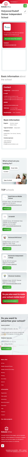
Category (6, 168)
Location (6, 171)
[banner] (6, 4)
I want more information (10, 301)
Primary (5, 135)
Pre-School (13, 133)
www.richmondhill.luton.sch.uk (13, 245)
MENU (25, 5)
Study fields (14, 168)
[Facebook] (2, 445)
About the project (5, 402)
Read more (6, 208)
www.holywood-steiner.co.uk (11, 105)
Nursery (19, 133)
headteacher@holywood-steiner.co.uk (13, 99)
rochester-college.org (11, 264)
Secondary (3, 378)
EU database (14, 1)
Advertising (3, 399)
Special (3, 381)
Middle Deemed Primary (7, 366)
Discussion (3, 405)
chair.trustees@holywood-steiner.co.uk (13, 98)
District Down (13, 125)
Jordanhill (11, 216)
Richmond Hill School (14, 237)
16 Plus (2, 363)
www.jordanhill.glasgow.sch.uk (13, 226)
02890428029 (10, 45)
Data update (4, 396)
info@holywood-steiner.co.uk (11, 34)
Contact (3, 414)
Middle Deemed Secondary (7, 369)
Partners (3, 411)
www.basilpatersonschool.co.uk (14, 205)
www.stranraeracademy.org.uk (13, 283)
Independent (17, 127)
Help (2, 408)
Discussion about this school (12, 38)
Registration (4, 393)
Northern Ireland (14, 123)
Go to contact (6, 348)
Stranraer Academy (14, 276)
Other (2, 385)
